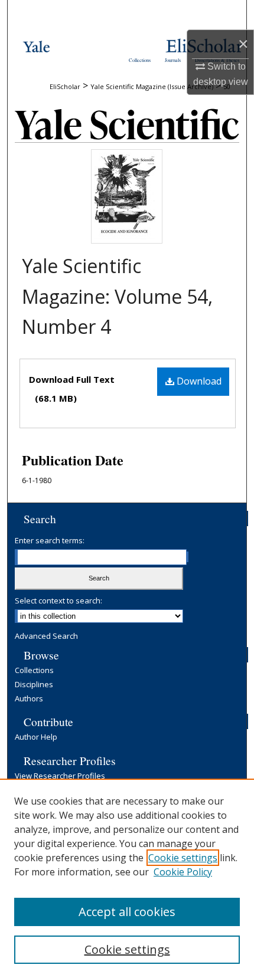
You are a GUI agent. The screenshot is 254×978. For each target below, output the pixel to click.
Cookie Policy (183, 871)
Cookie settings (182, 857)
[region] (127, 878)
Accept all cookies (127, 912)
